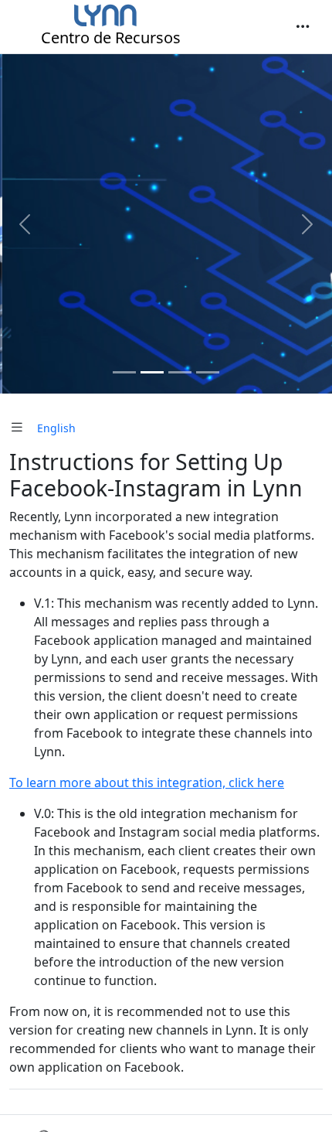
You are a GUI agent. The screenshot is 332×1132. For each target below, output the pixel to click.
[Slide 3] (179, 372)
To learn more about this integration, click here (146, 782)
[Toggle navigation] (303, 27)
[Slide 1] (124, 372)
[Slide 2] (152, 372)
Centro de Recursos (111, 37)
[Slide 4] (207, 372)
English (56, 428)
